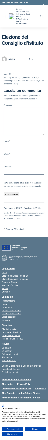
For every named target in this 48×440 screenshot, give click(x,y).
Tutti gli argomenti (10, 372)
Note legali (40, 389)
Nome (7, 140)
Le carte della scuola (11, 314)
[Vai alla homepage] (11, 16)
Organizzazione (9, 317)
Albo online (7, 357)
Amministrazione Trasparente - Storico (21, 398)
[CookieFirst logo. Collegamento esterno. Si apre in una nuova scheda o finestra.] (3, 406)
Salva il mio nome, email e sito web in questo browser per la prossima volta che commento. (23, 184)
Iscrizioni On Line (10, 285)
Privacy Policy (24, 384)
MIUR (4, 273)
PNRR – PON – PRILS (12, 339)
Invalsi (5, 288)
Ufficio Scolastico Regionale (15, 276)
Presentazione (8, 301)
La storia (6, 320)
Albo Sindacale (9, 360)
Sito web (7, 166)
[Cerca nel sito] (42, 16)
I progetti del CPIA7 (11, 335)
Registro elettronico (11, 369)
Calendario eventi (10, 354)
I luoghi (5, 304)
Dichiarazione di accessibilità (16, 389)
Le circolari (7, 351)
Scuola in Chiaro (9, 282)
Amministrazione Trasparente (16, 380)
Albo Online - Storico (29, 393)
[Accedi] (43, 5)
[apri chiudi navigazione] (4, 16)
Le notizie (6, 348)
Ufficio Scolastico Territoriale (15, 279)
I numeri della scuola (11, 310)
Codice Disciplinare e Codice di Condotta (21, 366)
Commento (9, 105)
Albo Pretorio (8, 393)
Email (7, 153)
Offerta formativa (9, 329)
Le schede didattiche (11, 332)
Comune (6, 292)
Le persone (7, 307)
